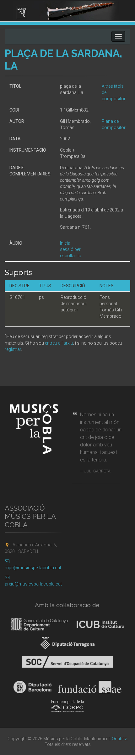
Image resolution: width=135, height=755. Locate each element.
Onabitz (119, 738)
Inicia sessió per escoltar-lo (70, 249)
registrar (13, 349)
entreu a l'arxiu (59, 343)
